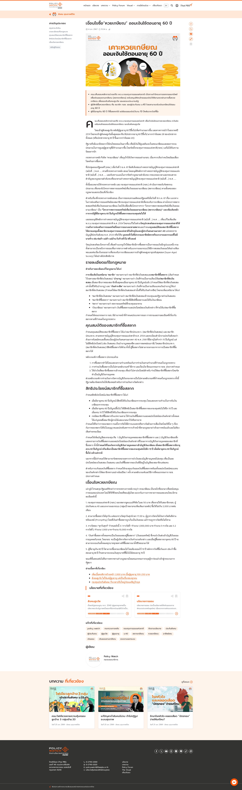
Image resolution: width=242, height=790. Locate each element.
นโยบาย (95, 5)
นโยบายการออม (145, 601)
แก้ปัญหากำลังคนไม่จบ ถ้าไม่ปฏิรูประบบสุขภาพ (119, 717)
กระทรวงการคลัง (111, 628)
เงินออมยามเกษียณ (107, 639)
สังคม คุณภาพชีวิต (73, 724)
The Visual (126, 770)
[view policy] (127, 613)
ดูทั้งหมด (185, 681)
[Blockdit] (191, 751)
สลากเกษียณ (138, 633)
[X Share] (191, 29)
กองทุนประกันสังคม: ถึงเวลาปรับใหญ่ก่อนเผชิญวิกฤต (116, 582)
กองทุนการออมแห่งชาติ (134, 628)
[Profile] (176, 5)
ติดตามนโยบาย (154, 628)
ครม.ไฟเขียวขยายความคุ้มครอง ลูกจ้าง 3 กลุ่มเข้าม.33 (69, 717)
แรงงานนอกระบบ (127, 639)
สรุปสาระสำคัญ (54, 28)
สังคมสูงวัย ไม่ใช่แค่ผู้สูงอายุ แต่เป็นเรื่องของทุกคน (114, 578)
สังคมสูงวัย (94, 601)
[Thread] (171, 751)
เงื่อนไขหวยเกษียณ (56, 42)
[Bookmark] (127, 596)
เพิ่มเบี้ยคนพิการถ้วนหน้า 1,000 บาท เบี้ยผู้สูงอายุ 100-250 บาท (121, 574)
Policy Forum (118, 5)
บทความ (125, 764)
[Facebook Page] (156, 751)
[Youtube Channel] (166, 751)
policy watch (93, 628)
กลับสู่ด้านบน (55, 47)
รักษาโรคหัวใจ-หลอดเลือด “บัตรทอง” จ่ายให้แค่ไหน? (170, 717)
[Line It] (191, 34)
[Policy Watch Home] (55, 5)
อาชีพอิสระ (167, 633)
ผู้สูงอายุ (115, 633)
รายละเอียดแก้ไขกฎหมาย (58, 31)
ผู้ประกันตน (92, 633)
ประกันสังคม (171, 628)
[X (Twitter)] (161, 751)
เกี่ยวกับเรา (157, 5)
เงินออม (90, 639)
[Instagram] (176, 751)
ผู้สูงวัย (104, 633)
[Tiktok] (186, 751)
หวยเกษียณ (153, 633)
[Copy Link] (191, 39)
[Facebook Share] (191, 24)
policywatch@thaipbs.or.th (97, 767)
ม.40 (126, 633)
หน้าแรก (87, 5)
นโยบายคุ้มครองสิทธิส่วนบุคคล (98, 770)
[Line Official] (181, 751)
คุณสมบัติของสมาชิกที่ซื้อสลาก (60, 35)
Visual (130, 5)
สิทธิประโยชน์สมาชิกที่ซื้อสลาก (60, 39)
